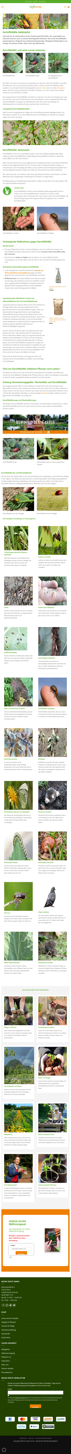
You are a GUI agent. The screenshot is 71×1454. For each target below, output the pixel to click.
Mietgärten (5, 1349)
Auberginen (61, 88)
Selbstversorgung (8, 1353)
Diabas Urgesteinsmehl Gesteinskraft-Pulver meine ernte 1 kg (57, 319)
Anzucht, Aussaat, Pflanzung (47, 1185)
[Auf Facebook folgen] (3, 1305)
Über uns (5, 1364)
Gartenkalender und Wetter (13, 1086)
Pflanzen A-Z (6, 1357)
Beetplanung (8, 1134)
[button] (2, 6)
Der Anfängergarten (10, 1185)
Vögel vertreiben (43, 912)
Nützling (45, 393)
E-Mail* (13, 1245)
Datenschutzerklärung (43, 1438)
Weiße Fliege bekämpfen (12, 962)
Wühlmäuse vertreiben (45, 962)
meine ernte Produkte (9, 1318)
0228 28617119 (7, 1295)
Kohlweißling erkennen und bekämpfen (16, 812)
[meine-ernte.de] (35, 7)
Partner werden (7, 1368)
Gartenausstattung (8, 1330)
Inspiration (5, 1361)
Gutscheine (5, 1337)
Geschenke (5, 1334)
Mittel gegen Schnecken (46, 862)
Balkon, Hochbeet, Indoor (46, 1134)
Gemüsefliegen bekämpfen (46, 658)
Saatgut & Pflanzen (8, 1322)
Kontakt (35, 1)
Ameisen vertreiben (44, 557)
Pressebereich (6, 1372)
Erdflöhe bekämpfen (10, 652)
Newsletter (42, 1)
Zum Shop (28, 1)
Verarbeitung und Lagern (46, 1027)
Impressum (23, 1438)
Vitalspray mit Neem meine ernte (57, 287)
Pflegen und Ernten (10, 1027)
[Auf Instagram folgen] (7, 1305)
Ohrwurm (7, 913)
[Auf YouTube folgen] (14, 1305)
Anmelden (21, 1254)
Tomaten (43, 88)
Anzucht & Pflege (8, 1326)
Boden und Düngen (44, 1078)
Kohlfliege (41, 759)
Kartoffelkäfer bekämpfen (46, 708)
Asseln (6, 607)
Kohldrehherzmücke (10, 759)
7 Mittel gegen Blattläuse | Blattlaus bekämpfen (15, 553)
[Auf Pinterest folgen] (10, 1305)
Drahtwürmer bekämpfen (46, 607)
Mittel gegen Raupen (11, 862)
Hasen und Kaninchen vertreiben (14, 708)
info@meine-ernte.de (9, 1292)
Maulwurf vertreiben (44, 812)
